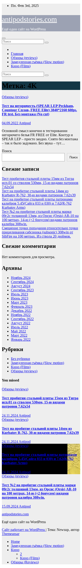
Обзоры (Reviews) (25, 562)
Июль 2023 (19, 294)
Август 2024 (20, 286)
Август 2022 (20, 323)
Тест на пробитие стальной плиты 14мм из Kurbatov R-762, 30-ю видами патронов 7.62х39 (39, 193)
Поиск (7, 151)
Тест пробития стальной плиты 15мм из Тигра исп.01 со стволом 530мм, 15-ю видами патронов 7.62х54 (40, 183)
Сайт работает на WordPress (24, 530)
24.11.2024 (10, 415)
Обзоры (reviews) (24, 58)
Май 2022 (18, 331)
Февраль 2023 (21, 306)
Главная (17, 54)
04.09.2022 (10, 123)
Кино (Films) (21, 66)
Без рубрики (20, 359)
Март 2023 (19, 302)
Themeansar (10, 534)
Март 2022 (19, 335)
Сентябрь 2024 (22, 282)
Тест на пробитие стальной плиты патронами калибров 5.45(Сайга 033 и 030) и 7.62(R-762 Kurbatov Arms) (37, 203)
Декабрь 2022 (21, 311)
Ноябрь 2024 (21, 278)
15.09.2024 (10, 506)
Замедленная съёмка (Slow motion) (37, 62)
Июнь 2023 (19, 298)
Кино (15, 550)
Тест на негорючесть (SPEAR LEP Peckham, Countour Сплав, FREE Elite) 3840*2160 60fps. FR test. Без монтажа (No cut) (39, 110)
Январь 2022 (21, 339)
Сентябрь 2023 (22, 290)
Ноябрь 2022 (21, 315)
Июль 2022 (19, 327)
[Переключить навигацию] (3, 38)
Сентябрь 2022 (22, 319)
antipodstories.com (29, 19)
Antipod (25, 123)
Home (15, 542)
